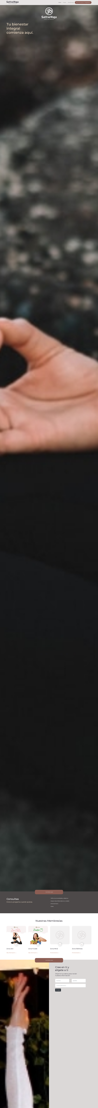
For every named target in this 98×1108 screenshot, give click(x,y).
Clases (64, 2)
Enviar (58, 990)
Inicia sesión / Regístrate (84, 2)
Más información (11, 952)
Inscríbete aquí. (49, 892)
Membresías (71, 2)
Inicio (60, 2)
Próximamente (54, 952)
